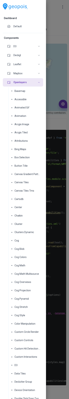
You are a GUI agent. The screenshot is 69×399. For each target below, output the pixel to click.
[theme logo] (15, 6)
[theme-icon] (10, 26)
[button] (23, 46)
